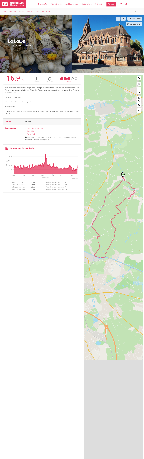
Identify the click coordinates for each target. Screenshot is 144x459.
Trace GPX (30, 131)
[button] (56, 4)
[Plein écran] (139, 78)
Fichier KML (31, 134)
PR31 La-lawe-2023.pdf (35, 128)
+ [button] (139, 89)
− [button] (139, 92)
